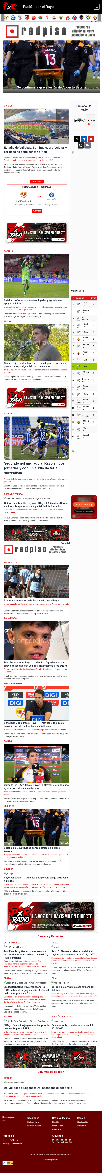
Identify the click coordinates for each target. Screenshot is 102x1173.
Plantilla (55, 1122)
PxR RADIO (37, 211)
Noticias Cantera (34, 1126)
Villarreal (86, 346)
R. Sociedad (85, 415)
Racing (85, 339)
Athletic (86, 373)
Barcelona (85, 380)
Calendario (56, 1129)
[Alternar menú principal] (97, 7)
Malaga (86, 422)
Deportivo (85, 353)
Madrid (85, 400)
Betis (86, 332)
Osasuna (85, 387)
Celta (86, 394)
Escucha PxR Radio (10, 1140)
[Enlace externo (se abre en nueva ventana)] (52, 31)
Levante (86, 436)
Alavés (86, 304)
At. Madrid (85, 318)
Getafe (85, 429)
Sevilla (86, 325)
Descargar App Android (12, 1144)
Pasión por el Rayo (38, 7)
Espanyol (86, 311)
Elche (86, 360)
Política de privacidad (51, 1160)
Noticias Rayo (33, 1122)
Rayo (86, 366)
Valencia (86, 408)
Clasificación (57, 1126)
